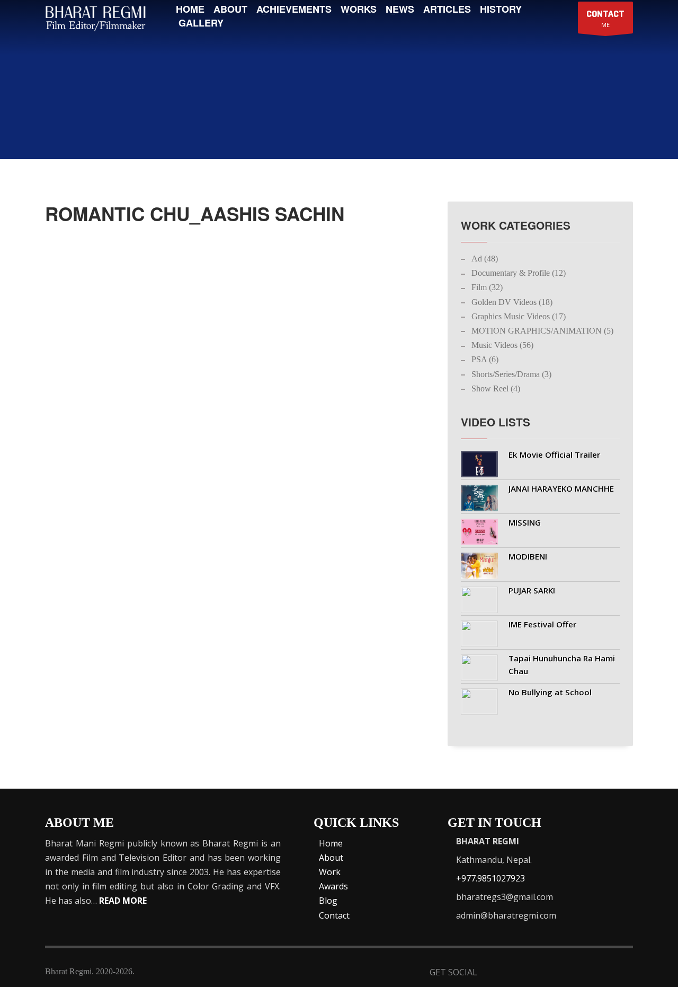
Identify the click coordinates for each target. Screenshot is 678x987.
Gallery (201, 23)
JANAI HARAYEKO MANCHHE (561, 488)
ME (605, 18)
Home (190, 9)
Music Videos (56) (502, 345)
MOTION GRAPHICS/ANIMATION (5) (542, 330)
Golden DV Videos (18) (511, 302)
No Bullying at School (550, 692)
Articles (447, 9)
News (400, 9)
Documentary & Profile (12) (518, 272)
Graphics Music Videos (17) (518, 316)
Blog (328, 900)
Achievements (294, 9)
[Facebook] (494, 973)
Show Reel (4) (495, 388)
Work (330, 872)
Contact (334, 915)
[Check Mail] (623, 973)
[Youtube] (572, 973)
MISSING (524, 522)
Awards (333, 886)
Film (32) (487, 287)
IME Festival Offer (542, 624)
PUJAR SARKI (531, 590)
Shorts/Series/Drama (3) (511, 374)
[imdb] (546, 973)
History (501, 9)
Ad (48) (484, 258)
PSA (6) (484, 359)
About (230, 9)
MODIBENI (527, 556)
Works (359, 9)
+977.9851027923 (490, 878)
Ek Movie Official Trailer (554, 454)
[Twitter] (520, 973)
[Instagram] (597, 973)
